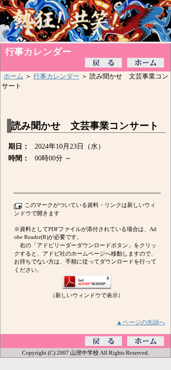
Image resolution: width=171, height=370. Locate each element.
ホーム (13, 76)
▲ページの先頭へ (140, 322)
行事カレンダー (56, 76)
